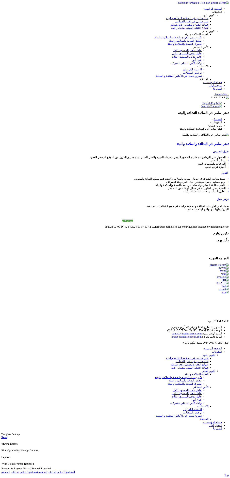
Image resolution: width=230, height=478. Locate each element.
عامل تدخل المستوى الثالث (186, 396)
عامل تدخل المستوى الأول (187, 390)
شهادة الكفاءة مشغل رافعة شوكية (189, 364)
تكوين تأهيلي (208, 370)
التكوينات (217, 351)
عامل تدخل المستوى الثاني (187, 393)
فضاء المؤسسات (212, 422)
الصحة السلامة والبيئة (196, 374)
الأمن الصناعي (200, 387)
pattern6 (52, 472)
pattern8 (70, 472)
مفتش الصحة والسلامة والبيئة (185, 380)
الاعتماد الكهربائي (192, 409)
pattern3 (24, 472)
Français (205, 106)
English (206, 103)
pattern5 (42, 472)
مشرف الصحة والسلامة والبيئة (185, 383)
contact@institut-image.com (187, 333)
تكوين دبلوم (209, 354)
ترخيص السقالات (192, 412)
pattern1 (5, 472)
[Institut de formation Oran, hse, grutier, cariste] (203, 2)
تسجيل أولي (215, 425)
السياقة (204, 419)
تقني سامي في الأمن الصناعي (191, 361)
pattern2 (15, 472)
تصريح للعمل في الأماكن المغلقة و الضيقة (179, 415)
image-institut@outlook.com (186, 336)
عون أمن (197, 399)
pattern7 (61, 472)
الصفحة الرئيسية (213, 348)
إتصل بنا (217, 428)
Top (226, 475)
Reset (4, 437)
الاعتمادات (202, 406)
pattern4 (33, 472)
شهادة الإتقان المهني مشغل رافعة (189, 367)
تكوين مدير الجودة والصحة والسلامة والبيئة (178, 377)
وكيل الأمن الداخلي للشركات (186, 403)
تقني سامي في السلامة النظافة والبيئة (187, 358)
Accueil (218, 119)
